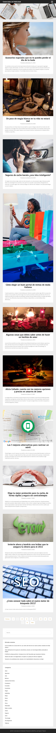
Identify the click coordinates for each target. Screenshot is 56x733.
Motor (6, 698)
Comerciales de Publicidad (12, 2)
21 (26, 619)
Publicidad (7, 705)
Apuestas (7, 673)
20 (22, 619)
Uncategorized (8, 720)
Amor (6, 671)
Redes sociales (8, 708)
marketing (7, 693)
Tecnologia (7, 718)
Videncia (7, 723)
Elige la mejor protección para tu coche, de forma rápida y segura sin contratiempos (28, 494)
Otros (6, 703)
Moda (6, 695)
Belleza (7, 678)
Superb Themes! (42, 731)
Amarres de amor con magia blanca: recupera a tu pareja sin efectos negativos (23, 656)
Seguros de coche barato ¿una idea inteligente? (28, 175)
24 (40, 619)
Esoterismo (7, 688)
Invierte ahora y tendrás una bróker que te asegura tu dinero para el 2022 (28, 545)
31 (27, 622)
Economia (7, 685)
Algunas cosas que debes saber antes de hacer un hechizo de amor (28, 335)
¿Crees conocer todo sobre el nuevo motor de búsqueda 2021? (28, 602)
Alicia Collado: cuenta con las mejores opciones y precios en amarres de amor (28, 390)
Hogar (6, 690)
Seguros (7, 713)
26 (50, 619)
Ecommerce (7, 683)
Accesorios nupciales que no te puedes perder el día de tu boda (28, 58)
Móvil (6, 700)
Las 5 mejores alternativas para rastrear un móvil (28, 446)
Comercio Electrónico (10, 680)
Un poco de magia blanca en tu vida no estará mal (28, 119)
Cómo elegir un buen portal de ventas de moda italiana (28, 286)
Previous (7, 619)
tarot (6, 715)
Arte (6, 676)
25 (45, 619)
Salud (6, 710)
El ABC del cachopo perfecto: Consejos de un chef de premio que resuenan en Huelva (25, 654)
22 (31, 619)
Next (32, 622)
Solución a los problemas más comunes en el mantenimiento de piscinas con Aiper (24, 659)
